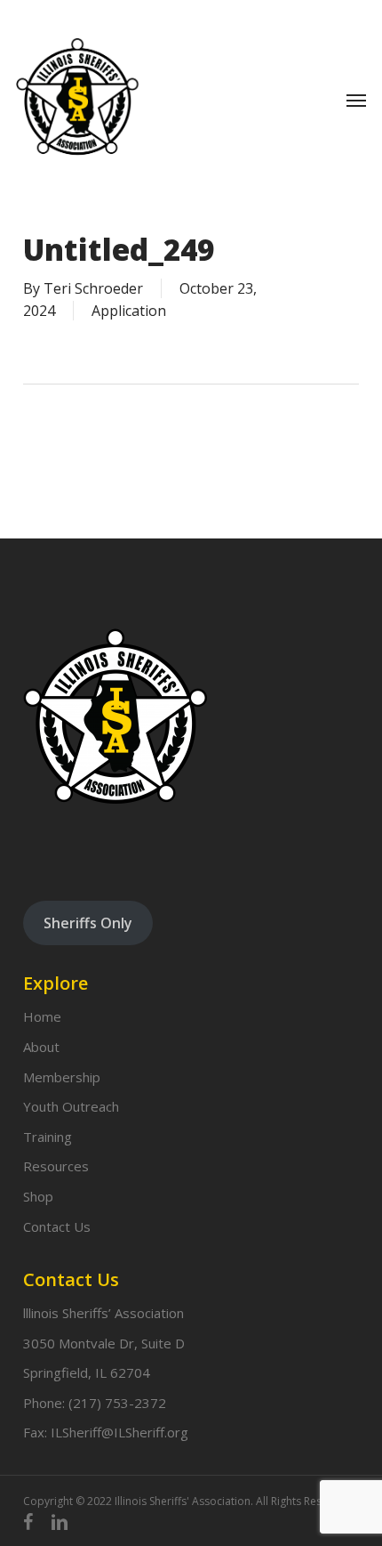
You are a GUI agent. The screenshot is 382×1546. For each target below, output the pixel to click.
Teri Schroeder (93, 288)
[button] (356, 100)
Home (42, 1016)
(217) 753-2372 (117, 1403)
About (41, 1047)
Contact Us (57, 1226)
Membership (61, 1077)
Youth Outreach (71, 1106)
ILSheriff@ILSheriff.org (119, 1432)
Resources (56, 1166)
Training (47, 1136)
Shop (38, 1196)
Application (129, 310)
